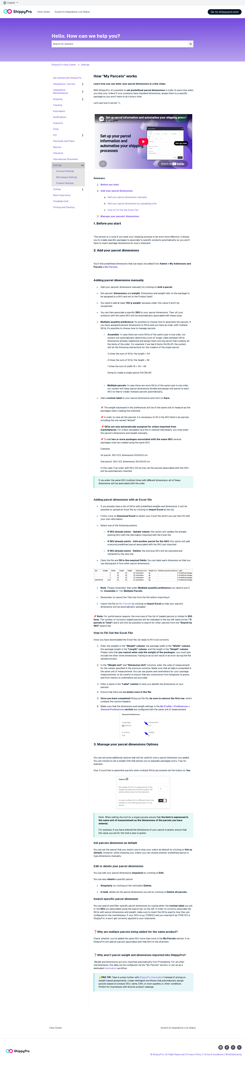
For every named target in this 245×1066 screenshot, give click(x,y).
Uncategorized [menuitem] (60, 201)
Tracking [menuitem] (57, 105)
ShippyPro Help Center (64, 64)
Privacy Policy (194, 1054)
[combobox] (120, 44)
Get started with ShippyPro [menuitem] (67, 77)
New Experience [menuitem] (61, 195)
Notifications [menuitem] (59, 117)
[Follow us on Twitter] (239, 1047)
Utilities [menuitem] (57, 189)
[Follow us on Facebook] (227, 1047)
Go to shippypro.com (225, 12)
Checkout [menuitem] (58, 153)
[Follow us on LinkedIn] (220, 1047)
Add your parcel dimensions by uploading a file (132, 203)
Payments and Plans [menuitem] (63, 141)
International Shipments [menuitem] (65, 159)
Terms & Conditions (213, 1054)
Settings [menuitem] (57, 165)
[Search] (190, 44)
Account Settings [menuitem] (65, 171)
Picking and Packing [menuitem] (63, 207)
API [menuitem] (55, 135)
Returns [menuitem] (57, 147)
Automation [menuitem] (59, 111)
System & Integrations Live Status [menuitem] (178, 1027)
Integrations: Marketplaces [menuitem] (60, 91)
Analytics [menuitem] (58, 123)
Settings (85, 64)
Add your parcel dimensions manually (127, 197)
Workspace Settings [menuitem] (66, 177)
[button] (82, 84)
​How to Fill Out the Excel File (122, 209)
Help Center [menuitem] (55, 1027)
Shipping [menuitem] (57, 99)
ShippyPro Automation (151, 977)
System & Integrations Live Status (72, 11)
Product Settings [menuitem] (65, 183)
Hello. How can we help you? (86, 36)
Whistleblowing (233, 1054)
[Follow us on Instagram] (233, 1047)
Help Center (43, 11)
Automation (110, 968)
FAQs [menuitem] (56, 129)
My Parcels (110, 266)
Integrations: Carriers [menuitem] (64, 83)
